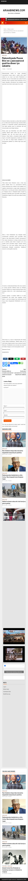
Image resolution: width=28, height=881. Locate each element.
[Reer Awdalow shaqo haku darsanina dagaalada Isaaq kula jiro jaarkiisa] (14, 439)
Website (5, 415)
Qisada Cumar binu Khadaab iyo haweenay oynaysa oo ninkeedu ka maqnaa (12, 870)
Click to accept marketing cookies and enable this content (14, 515)
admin (10, 454)
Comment (6, 387)
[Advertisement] (14, 103)
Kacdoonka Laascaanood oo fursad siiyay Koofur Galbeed (20, 372)
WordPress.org (6, 694)
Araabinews (19, 879)
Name (5, 406)
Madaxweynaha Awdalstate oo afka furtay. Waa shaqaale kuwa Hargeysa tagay (12, 477)
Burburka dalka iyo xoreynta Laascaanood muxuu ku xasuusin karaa (7, 373)
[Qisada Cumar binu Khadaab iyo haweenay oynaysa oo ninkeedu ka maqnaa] (14, 857)
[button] (5, 22)
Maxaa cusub (4, 55)
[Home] (2, 23)
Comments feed (7, 691)
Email (5, 410)
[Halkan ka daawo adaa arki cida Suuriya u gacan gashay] (14, 490)
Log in (4, 686)
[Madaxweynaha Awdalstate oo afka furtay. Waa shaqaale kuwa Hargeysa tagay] (14, 464)
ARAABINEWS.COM (14, 10)
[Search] (26, 23)
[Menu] (5, 22)
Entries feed (6, 689)
